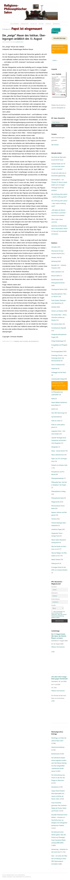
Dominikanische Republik (58, 328)
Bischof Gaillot (55, 275)
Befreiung (54, 261)
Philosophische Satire (57, 498)
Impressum (56, 23)
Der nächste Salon (56, 324)
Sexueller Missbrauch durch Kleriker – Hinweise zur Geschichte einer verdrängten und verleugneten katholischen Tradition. (59, 820)
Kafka (53, 398)
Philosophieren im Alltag (58, 491)
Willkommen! (14, 23)
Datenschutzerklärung (57, 747)
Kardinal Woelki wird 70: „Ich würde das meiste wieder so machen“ (58, 166)
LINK (53, 652)
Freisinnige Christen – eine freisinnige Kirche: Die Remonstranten (59, 358)
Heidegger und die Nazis (58, 372)
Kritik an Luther (55, 420)
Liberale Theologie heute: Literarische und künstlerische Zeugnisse (58, 440)
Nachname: (54, 593)
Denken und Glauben (21, 341)
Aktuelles (33, 23)
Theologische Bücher (57, 289)
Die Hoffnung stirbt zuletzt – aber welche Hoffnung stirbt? (59, 203)
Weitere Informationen (58, 647)
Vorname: (54, 587)
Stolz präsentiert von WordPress (13, 875)
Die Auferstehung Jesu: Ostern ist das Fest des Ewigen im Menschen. (58, 777)
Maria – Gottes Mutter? (58, 451)
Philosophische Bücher (58, 283)
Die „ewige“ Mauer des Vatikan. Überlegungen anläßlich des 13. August (24, 37)
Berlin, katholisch (56, 272)
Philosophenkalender (57, 478)
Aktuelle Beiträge (59, 38)
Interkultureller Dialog (57, 379)
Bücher (41, 23)
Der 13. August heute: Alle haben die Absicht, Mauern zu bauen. (58, 636)
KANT (53, 409)
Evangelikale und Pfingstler (59, 345)
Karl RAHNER (55, 417)
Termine (53, 519)
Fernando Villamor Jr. (23, 876)
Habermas (54, 368)
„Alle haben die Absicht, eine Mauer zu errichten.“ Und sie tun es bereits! (58, 212)
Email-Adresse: (55, 599)
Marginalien (54, 447)
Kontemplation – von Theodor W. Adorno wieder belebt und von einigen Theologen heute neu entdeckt (59, 185)
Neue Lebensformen (57, 455)
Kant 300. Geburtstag (57, 413)
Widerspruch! (55, 563)
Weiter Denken (55, 559)
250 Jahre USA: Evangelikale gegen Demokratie (59, 678)
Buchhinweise (55, 279)
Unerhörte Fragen (55, 31)
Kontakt (48, 23)
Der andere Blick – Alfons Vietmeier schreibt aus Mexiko (58, 317)
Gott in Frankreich (56, 364)
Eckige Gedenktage (57, 341)
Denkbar (53, 307)
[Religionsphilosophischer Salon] (30, 19)
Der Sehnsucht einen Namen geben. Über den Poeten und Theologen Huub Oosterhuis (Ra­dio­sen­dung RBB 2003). (58, 837)
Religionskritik (34, 341)
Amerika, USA (55, 257)
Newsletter (24, 23)
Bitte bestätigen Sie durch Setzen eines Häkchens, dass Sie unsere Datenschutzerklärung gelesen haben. (58, 614)
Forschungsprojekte (57, 351)
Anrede (53, 605)
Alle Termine (55, 145)
